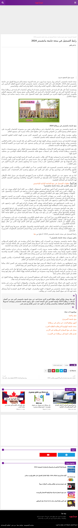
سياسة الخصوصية (29, 525)
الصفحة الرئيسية (72, 37)
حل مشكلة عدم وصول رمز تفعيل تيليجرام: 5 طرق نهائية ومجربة (41, 406)
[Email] (49, 370)
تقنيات (66, 365)
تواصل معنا (20, 525)
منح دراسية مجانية (62, 37)
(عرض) (60, 77)
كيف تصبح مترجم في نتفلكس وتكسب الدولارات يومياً (52, 484)
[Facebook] (65, 370)
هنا (35, 234)
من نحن (13, 525)
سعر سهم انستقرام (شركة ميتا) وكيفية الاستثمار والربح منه (51, 492)
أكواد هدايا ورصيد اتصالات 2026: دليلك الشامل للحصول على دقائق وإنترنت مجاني (45, 475)
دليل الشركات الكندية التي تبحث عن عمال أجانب (15, 406)
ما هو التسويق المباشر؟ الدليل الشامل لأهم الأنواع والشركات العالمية (65, 406)
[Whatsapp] (57, 370)
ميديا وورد (58, 525)
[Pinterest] (53, 370)
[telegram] (66, 455)
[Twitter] (61, 370)
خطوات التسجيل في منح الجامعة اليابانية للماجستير (51, 183)
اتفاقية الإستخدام (5, 525)
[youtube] (48, 455)
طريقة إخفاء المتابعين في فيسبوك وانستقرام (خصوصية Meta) (50, 467)
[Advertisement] (39, 19)
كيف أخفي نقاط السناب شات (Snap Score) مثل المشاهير (51, 501)
